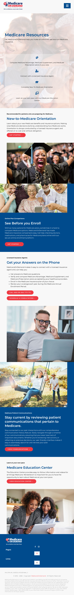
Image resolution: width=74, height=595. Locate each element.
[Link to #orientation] (37, 82)
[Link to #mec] (37, 93)
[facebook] (35, 546)
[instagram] (39, 546)
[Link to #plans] (37, 57)
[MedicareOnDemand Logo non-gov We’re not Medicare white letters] (14, 539)
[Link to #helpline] (37, 71)
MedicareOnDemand (38, 576)
